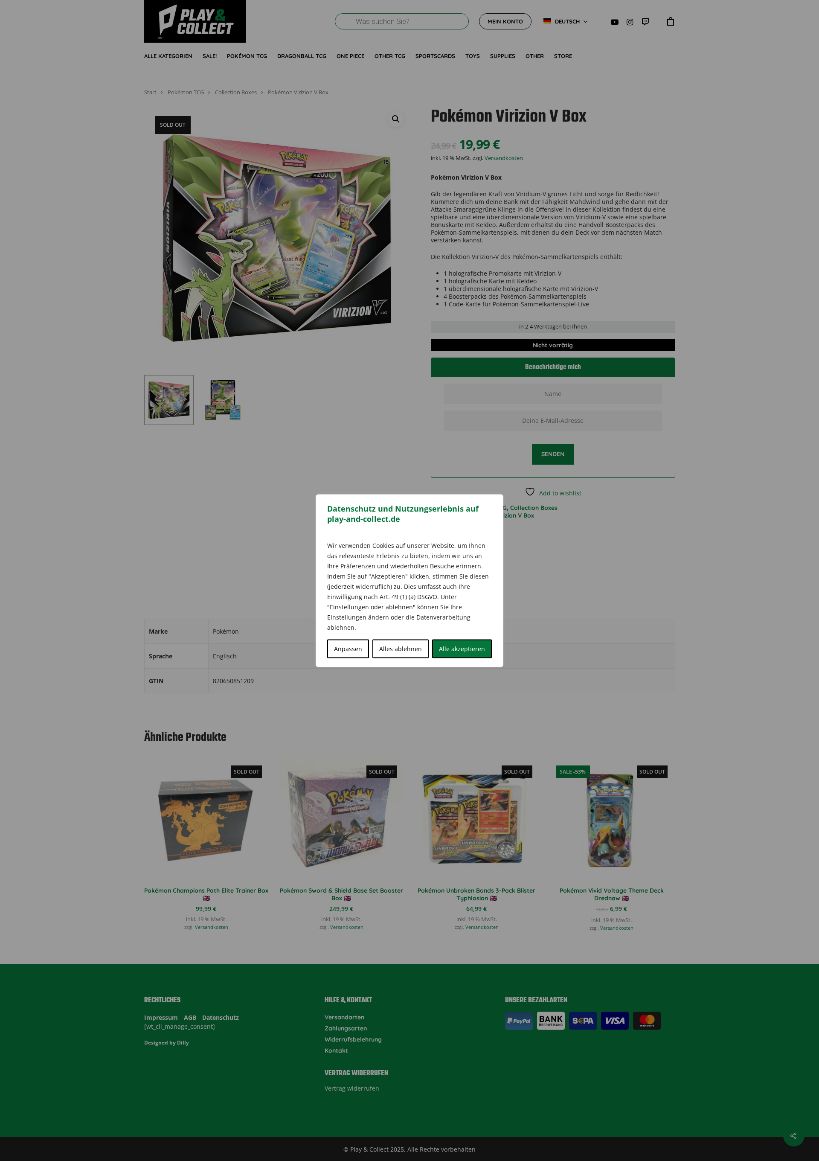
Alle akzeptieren (462, 648)
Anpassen (348, 648)
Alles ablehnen (400, 648)
